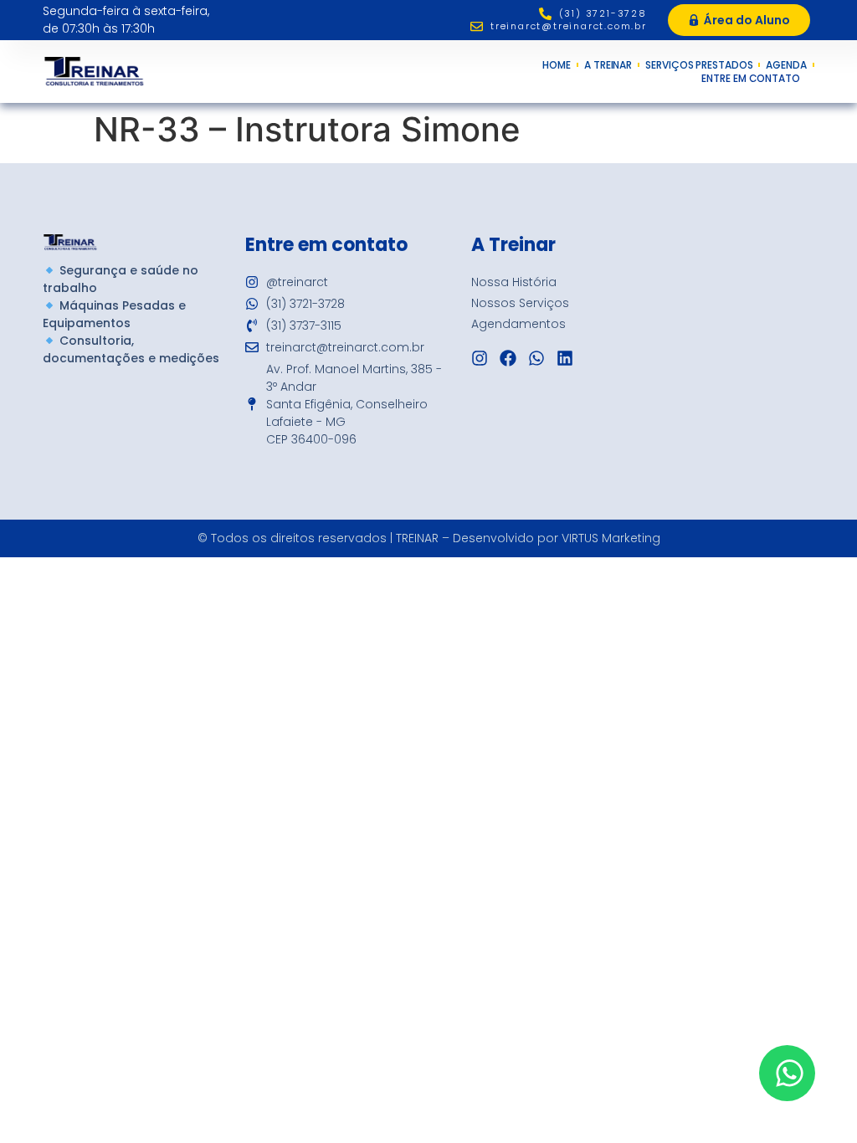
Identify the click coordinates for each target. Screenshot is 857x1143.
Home (556, 65)
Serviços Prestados (698, 65)
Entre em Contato (750, 78)
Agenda (786, 65)
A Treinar (608, 65)
